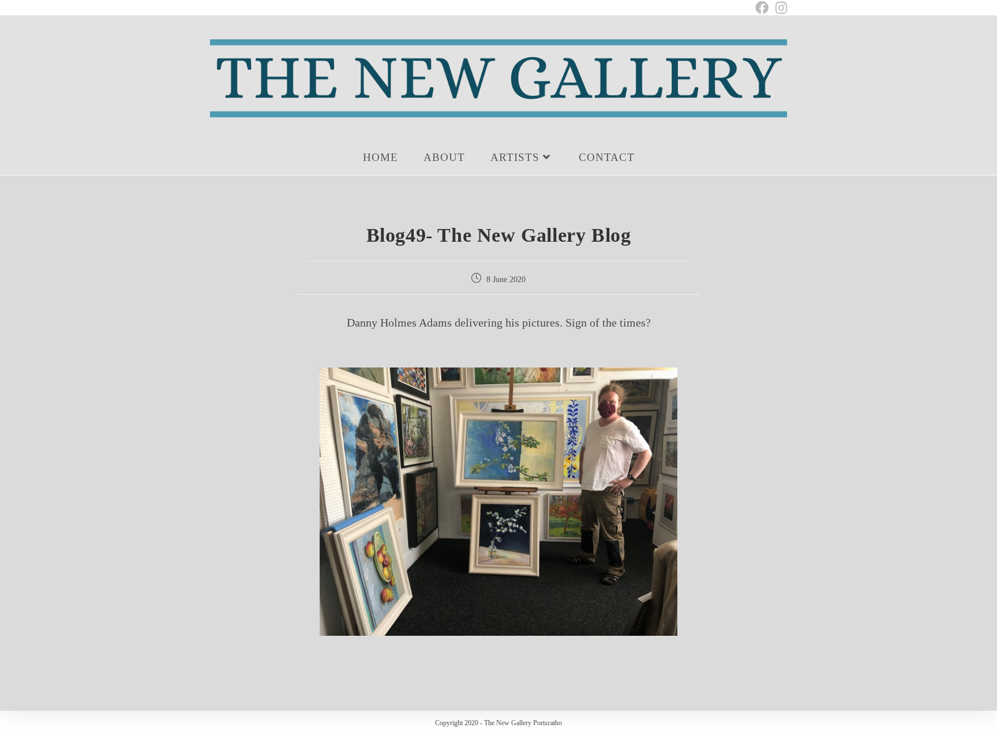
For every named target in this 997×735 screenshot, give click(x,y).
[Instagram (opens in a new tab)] (779, 7)
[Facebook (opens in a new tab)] (762, 7)
